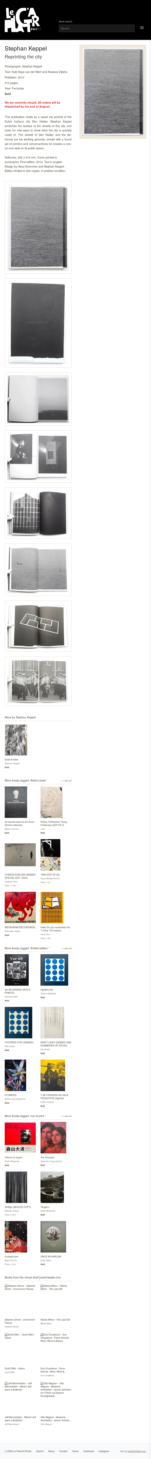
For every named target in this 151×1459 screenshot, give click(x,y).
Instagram (104, 1451)
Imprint (39, 1451)
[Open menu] (142, 27)
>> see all (66, 780)
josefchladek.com (137, 1451)
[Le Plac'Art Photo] (23, 20)
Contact (63, 1451)
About (51, 1451)
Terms (75, 1451)
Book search (65, 21)
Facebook (88, 1451)
